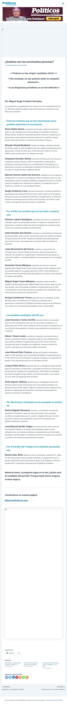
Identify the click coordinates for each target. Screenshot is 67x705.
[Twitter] (10, 677)
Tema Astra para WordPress (54, 700)
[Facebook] (6, 677)
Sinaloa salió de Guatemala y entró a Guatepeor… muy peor (51, 664)
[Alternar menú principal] (63, 3)
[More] (27, 677)
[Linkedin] (13, 677)
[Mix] (20, 677)
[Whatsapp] (23, 677)
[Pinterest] (16, 677)
